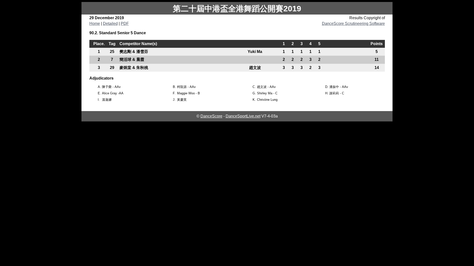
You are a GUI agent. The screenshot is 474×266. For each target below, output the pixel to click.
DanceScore (211, 116)
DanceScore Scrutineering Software (353, 23)
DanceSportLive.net (243, 116)
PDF (125, 23)
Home (94, 23)
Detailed (110, 23)
